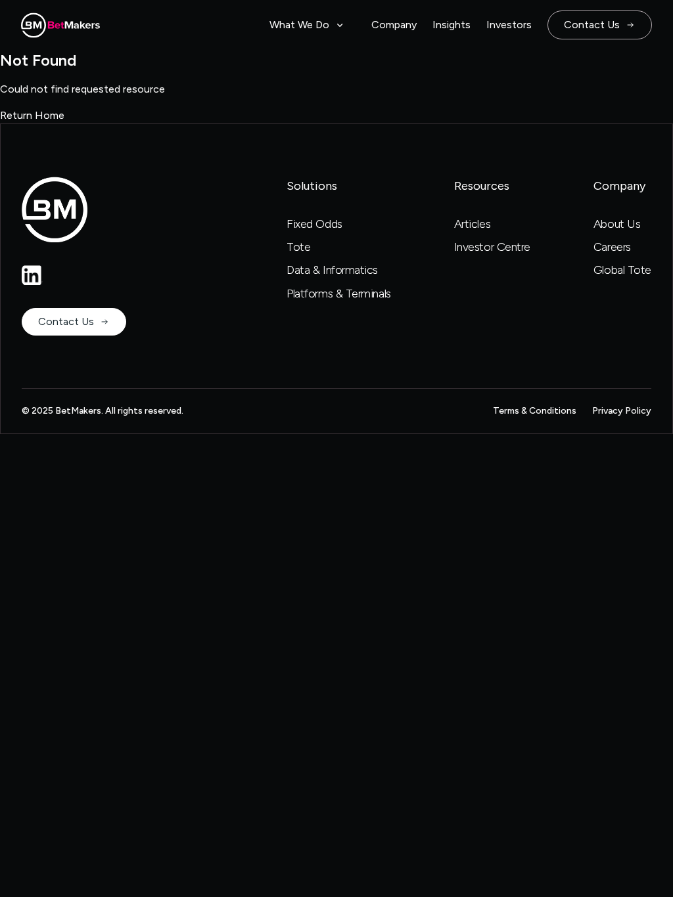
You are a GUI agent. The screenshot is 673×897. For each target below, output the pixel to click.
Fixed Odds (314, 224)
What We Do (299, 24)
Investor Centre (492, 247)
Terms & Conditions (534, 410)
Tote (298, 247)
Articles (472, 224)
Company (394, 24)
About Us (616, 224)
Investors (509, 24)
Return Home (32, 115)
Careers (612, 247)
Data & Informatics (332, 270)
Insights (451, 24)
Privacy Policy (621, 410)
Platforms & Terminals (339, 293)
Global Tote (622, 270)
